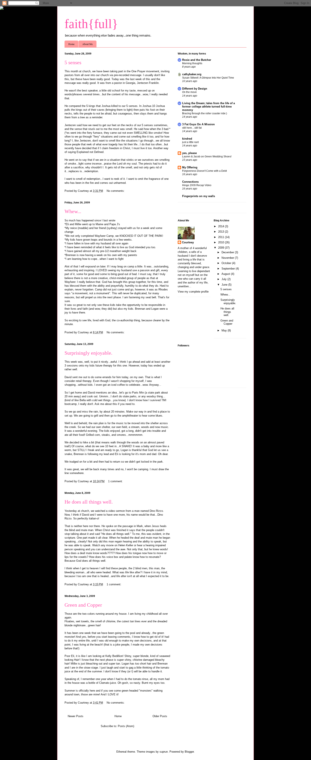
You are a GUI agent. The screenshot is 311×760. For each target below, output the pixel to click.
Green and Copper (83, 605)
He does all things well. (89, 502)
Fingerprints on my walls (198, 196)
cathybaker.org (191, 74)
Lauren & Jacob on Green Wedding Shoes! (206, 156)
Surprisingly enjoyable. (88, 353)
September (229, 268)
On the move (189, 92)
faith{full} (91, 24)
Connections (190, 181)
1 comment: (116, 481)
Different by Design (194, 88)
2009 (221, 247)
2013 (221, 231)
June (225, 284)
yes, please (189, 153)
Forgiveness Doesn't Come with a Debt (204, 170)
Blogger (189, 751)
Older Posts (160, 716)
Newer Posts (75, 716)
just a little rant (190, 142)
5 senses (73, 62)
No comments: (116, 190)
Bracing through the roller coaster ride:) (204, 113)
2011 (221, 237)
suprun (164, 751)
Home (71, 44)
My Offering (189, 167)
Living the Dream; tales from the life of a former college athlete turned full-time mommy (208, 107)
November (228, 257)
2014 (221, 226)
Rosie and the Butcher (196, 59)
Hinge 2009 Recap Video (196, 185)
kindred (187, 138)
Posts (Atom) (126, 726)
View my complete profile (193, 291)
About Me (87, 44)
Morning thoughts (192, 63)
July (224, 279)
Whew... (73, 211)
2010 (221, 242)
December (228, 252)
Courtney (188, 242)
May (225, 330)
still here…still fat (192, 127)
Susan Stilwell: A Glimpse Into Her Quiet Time (208, 77)
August (226, 273)
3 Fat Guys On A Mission (198, 124)
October (227, 263)
